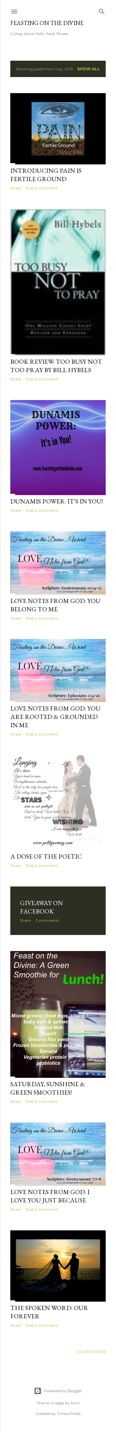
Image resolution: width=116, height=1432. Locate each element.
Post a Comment (42, 188)
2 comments (47, 920)
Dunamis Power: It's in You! (56, 501)
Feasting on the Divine (46, 23)
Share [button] (15, 188)
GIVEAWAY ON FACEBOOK (41, 907)
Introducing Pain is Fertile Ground (46, 174)
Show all (88, 68)
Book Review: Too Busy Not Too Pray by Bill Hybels (56, 365)
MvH (75, 1403)
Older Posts (91, 1351)
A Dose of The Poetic (46, 856)
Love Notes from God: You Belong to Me (55, 605)
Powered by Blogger (63, 1390)
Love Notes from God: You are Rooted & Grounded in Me (55, 716)
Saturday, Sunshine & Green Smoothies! (47, 1088)
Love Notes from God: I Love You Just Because (50, 1196)
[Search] (102, 10)
